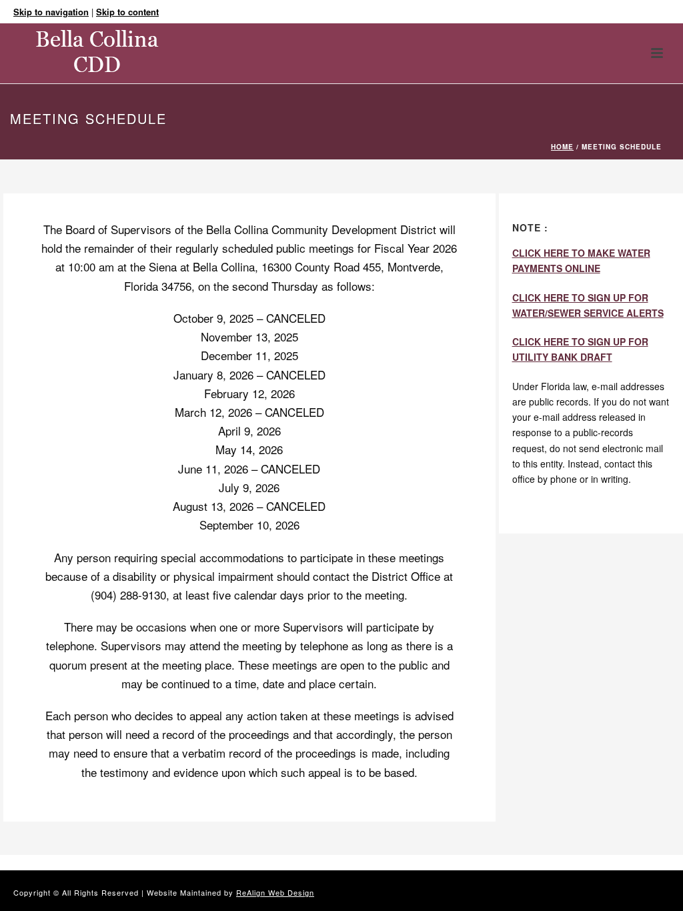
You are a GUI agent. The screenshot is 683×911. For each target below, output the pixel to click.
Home (562, 146)
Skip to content (127, 11)
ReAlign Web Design (275, 892)
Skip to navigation (51, 11)
